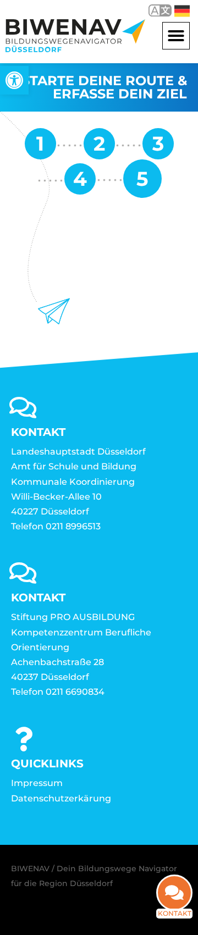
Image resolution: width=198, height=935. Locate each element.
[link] (14, 80)
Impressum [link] (37, 783)
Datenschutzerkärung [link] (61, 798)
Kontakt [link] (174, 913)
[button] (176, 35)
